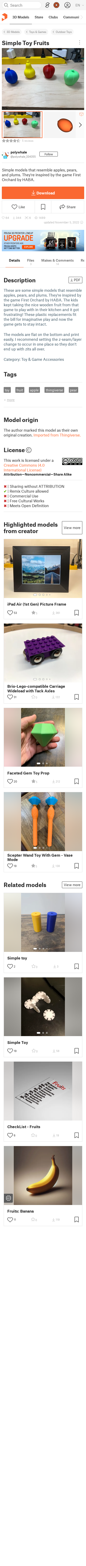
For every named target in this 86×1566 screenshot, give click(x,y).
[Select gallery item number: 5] (50, 595)
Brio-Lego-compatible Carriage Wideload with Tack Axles (36, 688)
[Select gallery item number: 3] (43, 595)
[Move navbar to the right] (81, 17)
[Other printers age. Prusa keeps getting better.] (43, 240)
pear (73, 390)
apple (34, 390)
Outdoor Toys (64, 31)
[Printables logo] (4, 17)
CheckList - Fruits (23, 1126)
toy (7, 390)
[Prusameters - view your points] (56, 5)
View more (72, 528)
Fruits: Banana (20, 1211)
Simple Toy (17, 1042)
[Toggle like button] (10, 612)
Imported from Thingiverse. (57, 435)
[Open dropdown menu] (79, 42)
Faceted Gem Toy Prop (28, 773)
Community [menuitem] (72, 17)
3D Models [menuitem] (20, 17)
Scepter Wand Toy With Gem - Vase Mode (40, 857)
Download (45, 193)
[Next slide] (80, 124)
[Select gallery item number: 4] (47, 595)
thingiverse (54, 390)
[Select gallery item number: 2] (40, 595)
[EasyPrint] (47, 5)
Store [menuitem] (39, 17)
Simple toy (17, 958)
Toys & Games (37, 31)
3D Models (13, 31)
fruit (20, 390)
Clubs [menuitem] (53, 17)
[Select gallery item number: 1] (35, 595)
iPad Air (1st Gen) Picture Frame (36, 604)
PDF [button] (77, 280)
